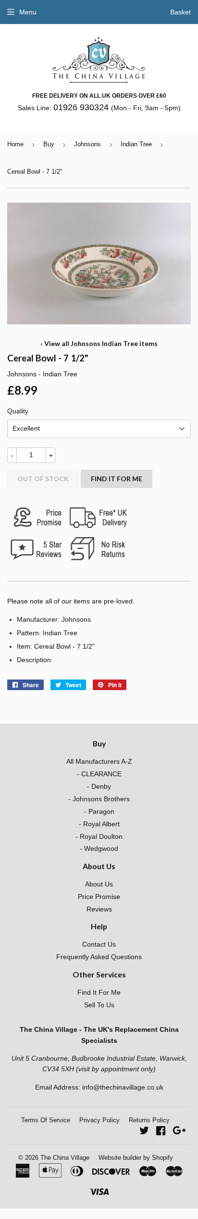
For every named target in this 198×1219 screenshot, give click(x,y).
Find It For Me (116, 479)
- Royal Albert (99, 824)
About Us (99, 884)
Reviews (99, 909)
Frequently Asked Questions (99, 957)
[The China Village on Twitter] (144, 1132)
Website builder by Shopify (136, 1157)
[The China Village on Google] (179, 1132)
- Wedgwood (99, 848)
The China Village (64, 1157)
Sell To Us (99, 1005)
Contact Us (99, 944)
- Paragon (99, 811)
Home (15, 144)
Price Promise (99, 896)
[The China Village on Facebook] (161, 1132)
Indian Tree (136, 144)
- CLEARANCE (99, 774)
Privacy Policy (99, 1120)
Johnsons (87, 144)
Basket (180, 12)
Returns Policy (149, 1120)
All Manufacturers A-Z (99, 761)
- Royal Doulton (99, 836)
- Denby (99, 786)
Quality (17, 411)
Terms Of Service (45, 1120)
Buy (48, 144)
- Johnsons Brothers (99, 799)
